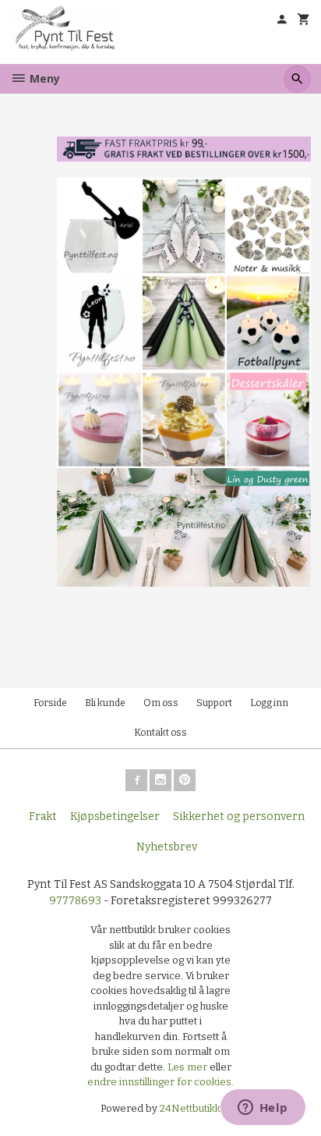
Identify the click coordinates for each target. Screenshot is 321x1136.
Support (214, 703)
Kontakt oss (160, 732)
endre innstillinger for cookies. (160, 1082)
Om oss (160, 703)
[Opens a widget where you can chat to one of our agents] (262, 1108)
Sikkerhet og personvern (239, 816)
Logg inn (269, 703)
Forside (50, 703)
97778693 (75, 900)
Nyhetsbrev (166, 847)
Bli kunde (105, 703)
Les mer (189, 1067)
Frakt (43, 816)
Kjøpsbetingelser (115, 816)
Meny (43, 78)
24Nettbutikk (190, 1108)
